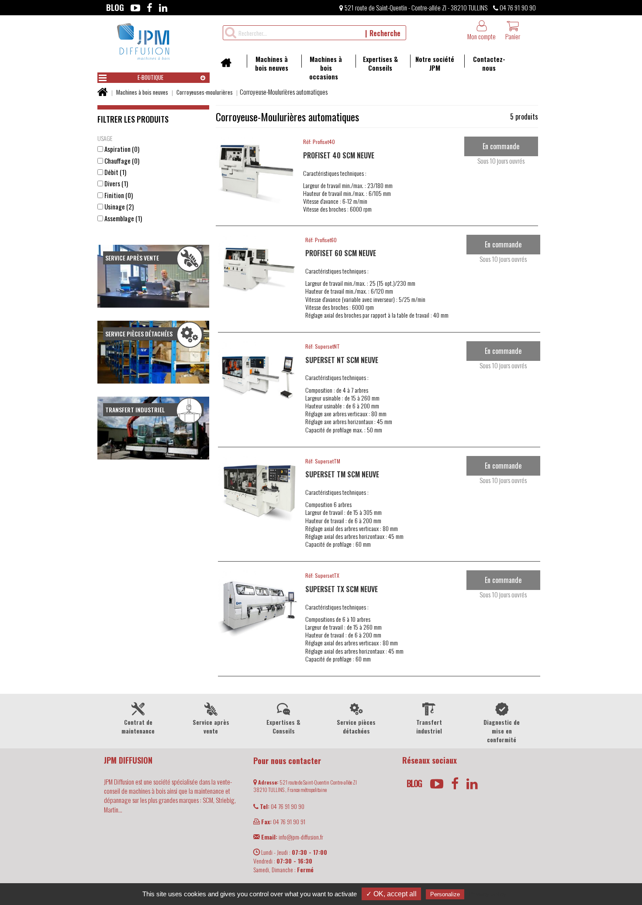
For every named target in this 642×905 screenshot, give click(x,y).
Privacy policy (487, 894)
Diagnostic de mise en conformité (501, 730)
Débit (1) (114, 172)
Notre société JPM (434, 63)
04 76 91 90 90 (517, 7)
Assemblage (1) (122, 218)
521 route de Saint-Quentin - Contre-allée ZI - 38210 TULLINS (415, 7)
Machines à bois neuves (271, 63)
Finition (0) (118, 195)
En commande (501, 146)
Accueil (229, 65)
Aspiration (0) (121, 149)
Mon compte (481, 36)
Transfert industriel (429, 726)
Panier (512, 36)
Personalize (445, 894)
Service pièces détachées (356, 726)
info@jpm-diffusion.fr (292, 836)
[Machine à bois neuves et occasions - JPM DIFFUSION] (143, 40)
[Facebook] (149, 7)
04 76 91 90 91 (283, 821)
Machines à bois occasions (325, 67)
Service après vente (211, 726)
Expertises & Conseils (380, 63)
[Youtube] (135, 7)
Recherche (384, 33)
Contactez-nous (489, 63)
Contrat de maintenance (138, 726)
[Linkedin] (163, 7)
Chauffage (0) (121, 160)
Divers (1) (115, 183)
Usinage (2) (118, 206)
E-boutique (150, 77)
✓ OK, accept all (391, 894)
